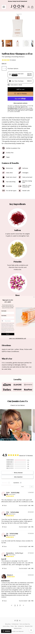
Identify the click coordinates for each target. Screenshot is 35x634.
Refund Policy (17, 628)
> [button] (23, 605)
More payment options (20, 103)
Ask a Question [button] (18, 477)
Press (12, 626)
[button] (30, 505)
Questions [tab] (16, 482)
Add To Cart (20, 89)
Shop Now (8, 624)
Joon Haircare (19, 631)
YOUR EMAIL (3, 315)
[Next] (31, 44)
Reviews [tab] (4, 482)
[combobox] (2, 321)
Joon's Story (6, 626)
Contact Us (21, 626)
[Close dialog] (34, 297)
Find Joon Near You (25, 624)
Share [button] (5, 505)
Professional (15, 624)
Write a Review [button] (18, 472)
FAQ (16, 626)
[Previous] (3, 44)
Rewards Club (28, 626)
